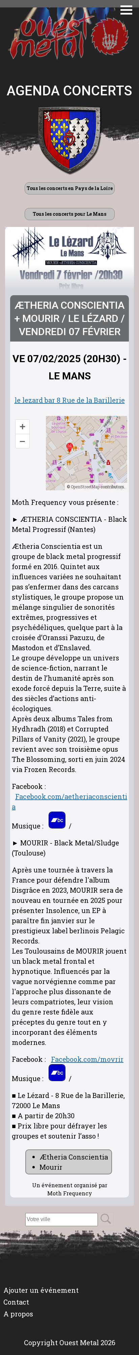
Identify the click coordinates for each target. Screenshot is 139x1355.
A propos (18, 1313)
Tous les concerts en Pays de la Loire (70, 188)
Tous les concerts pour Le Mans (69, 214)
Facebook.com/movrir (87, 1059)
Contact (16, 1302)
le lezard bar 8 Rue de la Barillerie (70, 400)
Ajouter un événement (41, 1290)
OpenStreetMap (85, 486)
